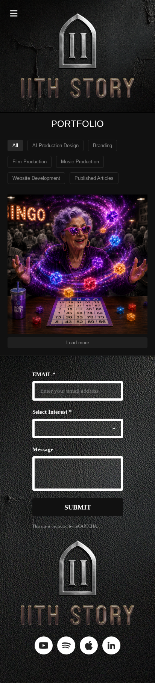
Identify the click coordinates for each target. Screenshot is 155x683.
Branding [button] (102, 145)
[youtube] (44, 645)
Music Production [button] (80, 161)
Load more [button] (77, 342)
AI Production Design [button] (55, 145)
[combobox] (77, 428)
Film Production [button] (29, 161)
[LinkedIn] (111, 645)
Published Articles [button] (94, 178)
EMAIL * (44, 374)
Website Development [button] (36, 178)
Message (42, 449)
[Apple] (89, 645)
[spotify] (66, 645)
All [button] (15, 145)
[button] (13, 13)
